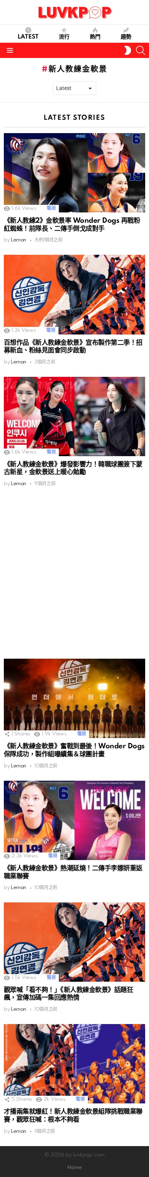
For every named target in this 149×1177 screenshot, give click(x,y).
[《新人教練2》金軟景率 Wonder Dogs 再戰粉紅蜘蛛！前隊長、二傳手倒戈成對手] (74, 172)
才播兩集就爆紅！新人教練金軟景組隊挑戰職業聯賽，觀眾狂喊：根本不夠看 (73, 1115)
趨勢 (126, 37)
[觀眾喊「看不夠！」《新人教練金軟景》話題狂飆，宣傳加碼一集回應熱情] (74, 942)
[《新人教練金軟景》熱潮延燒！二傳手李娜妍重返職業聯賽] (74, 820)
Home (74, 1167)
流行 (64, 37)
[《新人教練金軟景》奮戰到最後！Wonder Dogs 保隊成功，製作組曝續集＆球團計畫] (74, 698)
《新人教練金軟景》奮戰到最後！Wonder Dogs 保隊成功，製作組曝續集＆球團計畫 (74, 750)
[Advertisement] (74, 572)
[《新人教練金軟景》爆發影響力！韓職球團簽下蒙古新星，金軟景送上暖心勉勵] (74, 416)
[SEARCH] (140, 50)
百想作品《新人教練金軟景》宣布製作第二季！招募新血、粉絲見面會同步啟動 (73, 346)
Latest (28, 37)
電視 (51, 208)
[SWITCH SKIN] (127, 50)
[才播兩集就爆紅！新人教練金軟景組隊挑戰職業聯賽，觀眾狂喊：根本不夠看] (74, 1063)
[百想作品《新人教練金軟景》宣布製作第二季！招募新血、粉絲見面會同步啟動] (74, 294)
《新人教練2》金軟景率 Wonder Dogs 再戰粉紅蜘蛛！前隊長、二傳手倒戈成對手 (72, 224)
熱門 (95, 37)
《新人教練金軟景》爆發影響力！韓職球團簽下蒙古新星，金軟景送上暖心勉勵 (73, 468)
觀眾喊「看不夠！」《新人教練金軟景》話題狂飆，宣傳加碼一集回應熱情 (68, 994)
